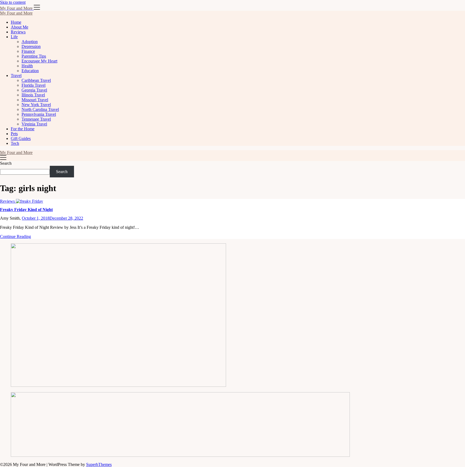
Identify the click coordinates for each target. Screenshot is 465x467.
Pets (14, 133)
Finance (28, 51)
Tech (15, 143)
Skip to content (13, 2)
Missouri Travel (35, 99)
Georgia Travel (34, 90)
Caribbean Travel (36, 80)
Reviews (18, 32)
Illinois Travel (33, 95)
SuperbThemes (99, 464)
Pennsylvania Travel (39, 114)
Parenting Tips (34, 56)
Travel (16, 75)
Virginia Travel (34, 124)
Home (16, 22)
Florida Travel (33, 85)
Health (27, 66)
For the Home (22, 129)
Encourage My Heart (39, 61)
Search (6, 163)
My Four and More (16, 13)
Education (30, 70)
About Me (19, 27)
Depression (31, 46)
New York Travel (36, 104)
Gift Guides (21, 138)
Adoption (30, 41)
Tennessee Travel (36, 119)
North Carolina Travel (40, 109)
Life (14, 36)
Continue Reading (15, 236)
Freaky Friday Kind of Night (26, 209)
